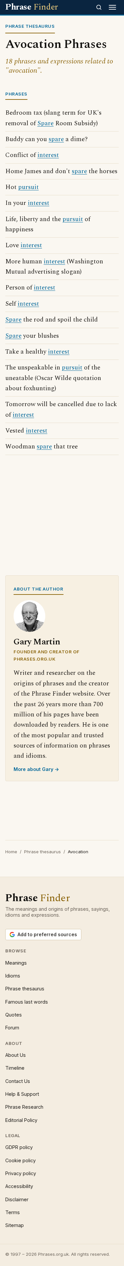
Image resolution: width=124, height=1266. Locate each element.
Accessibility (19, 1186)
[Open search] (99, 7)
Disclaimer (16, 1199)
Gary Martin (37, 641)
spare (56, 139)
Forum (12, 1027)
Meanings (16, 963)
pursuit (28, 187)
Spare (45, 123)
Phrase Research (24, 1107)
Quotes (13, 1014)
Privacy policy (20, 1173)
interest (48, 155)
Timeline (14, 1068)
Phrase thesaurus (42, 851)
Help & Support (22, 1094)
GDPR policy (19, 1147)
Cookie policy (20, 1160)
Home (11, 851)
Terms (12, 1212)
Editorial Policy (21, 1120)
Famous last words (26, 1002)
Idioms (12, 975)
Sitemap (14, 1225)
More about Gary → (36, 769)
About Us (15, 1055)
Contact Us (17, 1081)
